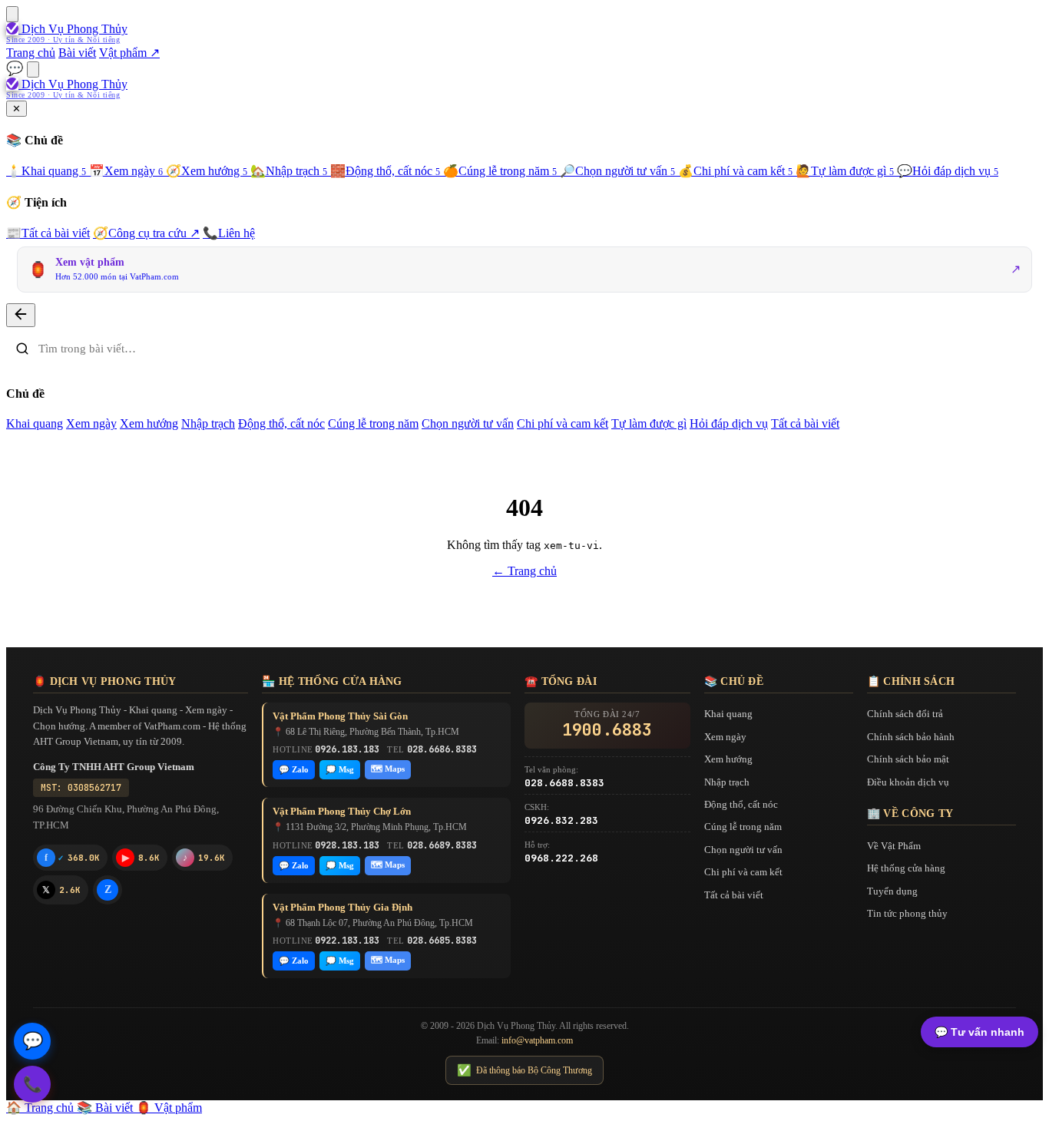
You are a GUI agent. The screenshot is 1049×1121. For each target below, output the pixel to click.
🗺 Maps (388, 768)
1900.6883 (607, 730)
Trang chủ (30, 52)
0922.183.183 (347, 940)
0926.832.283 (561, 820)
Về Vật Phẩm (894, 845)
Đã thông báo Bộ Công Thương (524, 1070)
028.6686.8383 (442, 749)
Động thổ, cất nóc (385, 170)
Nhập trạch (288, 170)
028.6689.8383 (442, 845)
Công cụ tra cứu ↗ (146, 233)
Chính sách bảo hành (911, 736)
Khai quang (46, 170)
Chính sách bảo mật (908, 759)
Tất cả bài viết (48, 233)
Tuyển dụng (892, 891)
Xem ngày (126, 170)
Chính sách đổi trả (905, 713)
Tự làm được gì (845, 170)
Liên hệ (229, 233)
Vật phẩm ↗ (129, 52)
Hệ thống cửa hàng (906, 868)
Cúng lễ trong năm (500, 170)
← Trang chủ (524, 570)
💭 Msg (340, 769)
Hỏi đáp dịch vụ (947, 170)
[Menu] (12, 14)
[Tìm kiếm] (33, 69)
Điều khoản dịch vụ (908, 782)
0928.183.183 (347, 845)
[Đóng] (20, 315)
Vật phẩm (169, 1107)
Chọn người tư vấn (617, 170)
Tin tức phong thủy (907, 913)
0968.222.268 (561, 858)
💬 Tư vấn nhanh (979, 1032)
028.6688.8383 (564, 782)
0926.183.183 (347, 749)
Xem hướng (206, 170)
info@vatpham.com (537, 1040)
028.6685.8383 (442, 940)
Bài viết (77, 52)
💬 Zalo (294, 769)
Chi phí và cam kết (735, 170)
